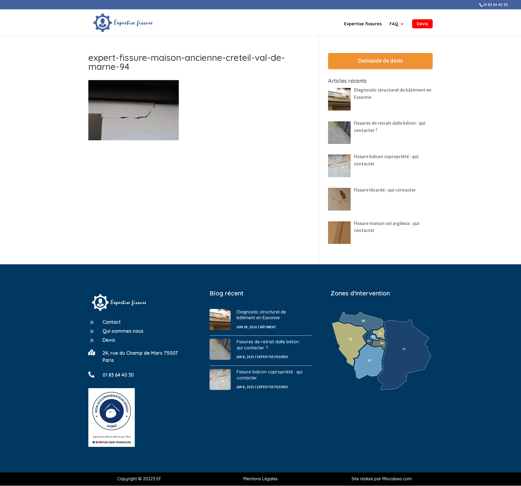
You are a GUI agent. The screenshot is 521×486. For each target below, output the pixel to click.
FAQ (394, 24)
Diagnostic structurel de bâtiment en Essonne (261, 315)
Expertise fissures (363, 24)
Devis (422, 23)
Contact (112, 322)
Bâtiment (268, 327)
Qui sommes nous (123, 331)
